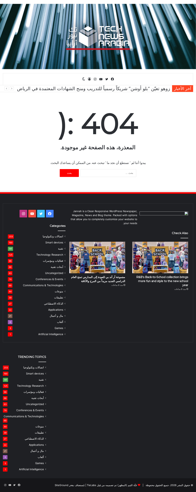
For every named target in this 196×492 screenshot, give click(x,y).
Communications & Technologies (43, 285)
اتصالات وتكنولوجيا (53, 236)
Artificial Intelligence (50, 334)
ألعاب (60, 321)
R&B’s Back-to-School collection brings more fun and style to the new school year (162, 281)
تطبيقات (58, 297)
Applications (55, 309)
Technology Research (49, 254)
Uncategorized (54, 273)
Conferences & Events (49, 279)
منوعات (59, 291)
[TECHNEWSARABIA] (98, 36)
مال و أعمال (56, 315)
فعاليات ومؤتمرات (53, 260)
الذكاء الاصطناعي (53, 303)
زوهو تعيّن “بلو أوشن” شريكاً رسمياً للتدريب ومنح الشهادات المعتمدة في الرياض (93, 88)
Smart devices (54, 242)
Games (59, 328)
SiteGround (61, 485)
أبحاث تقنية (57, 266)
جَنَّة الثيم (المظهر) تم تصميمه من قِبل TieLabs (112, 485)
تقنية (60, 248)
